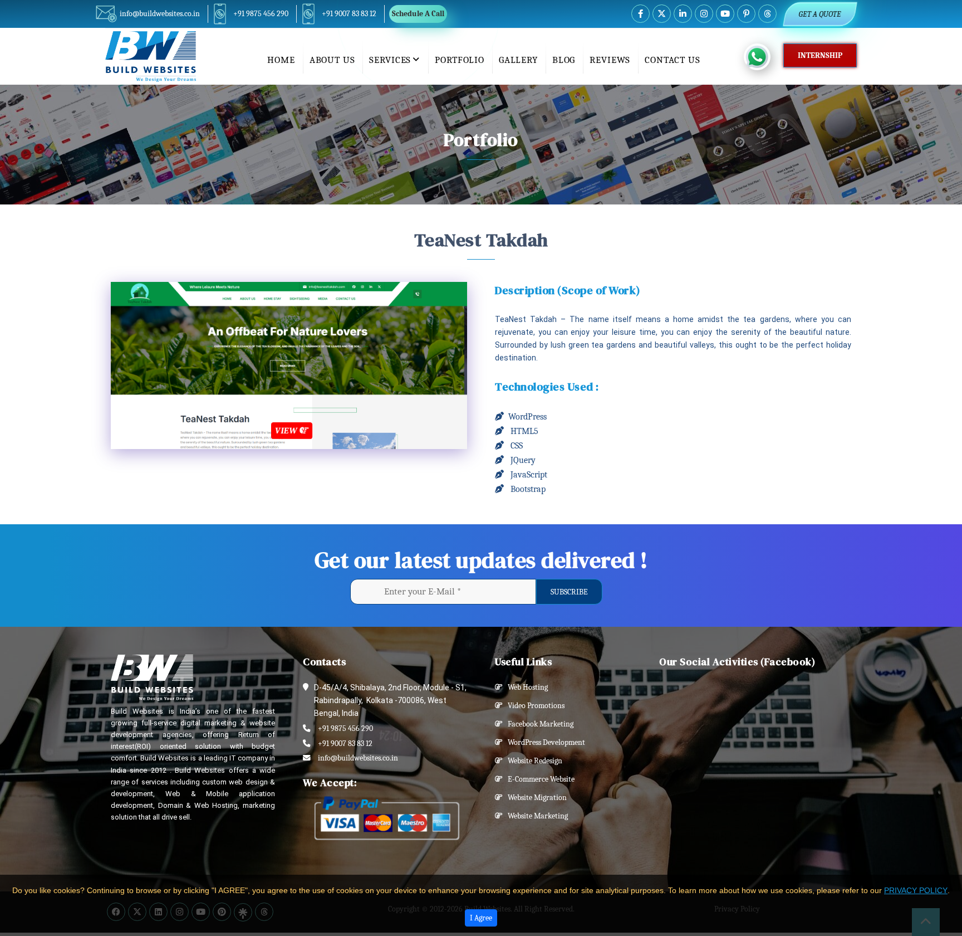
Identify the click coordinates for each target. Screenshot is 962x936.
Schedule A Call (418, 13)
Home (281, 60)
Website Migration (535, 797)
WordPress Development (544, 742)
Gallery (518, 60)
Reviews (610, 60)
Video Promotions (534, 705)
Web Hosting (525, 687)
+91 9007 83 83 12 (349, 13)
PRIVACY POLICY (916, 890)
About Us (332, 60)
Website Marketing (535, 816)
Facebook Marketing (538, 724)
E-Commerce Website (539, 779)
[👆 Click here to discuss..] (763, 56)
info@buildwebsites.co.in (160, 13)
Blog (563, 60)
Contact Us (672, 60)
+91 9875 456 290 (260, 13)
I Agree (481, 918)
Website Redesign (532, 761)
